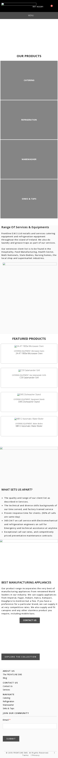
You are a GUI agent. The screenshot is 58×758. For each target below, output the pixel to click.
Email (6, 719)
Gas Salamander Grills (37, 375)
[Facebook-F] (5, 745)
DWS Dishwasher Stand (29, 401)
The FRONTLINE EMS (12, 674)
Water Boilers (38, 423)
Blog (5, 678)
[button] (30, 620)
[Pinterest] (18, 745)
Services (6, 689)
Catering (6, 698)
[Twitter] (12, 745)
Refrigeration (8, 701)
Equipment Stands (37, 399)
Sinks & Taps (8, 708)
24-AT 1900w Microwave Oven (29, 353)
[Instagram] (32, 745)
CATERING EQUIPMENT (22, 351)
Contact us (8, 686)
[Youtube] (25, 745)
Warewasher (8, 705)
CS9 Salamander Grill (29, 377)
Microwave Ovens (37, 351)
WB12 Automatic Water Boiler (29, 426)
